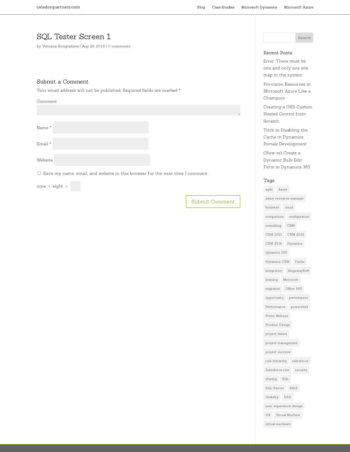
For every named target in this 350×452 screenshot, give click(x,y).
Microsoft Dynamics (259, 7)
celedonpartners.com (58, 6)
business (272, 207)
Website (45, 160)
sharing (271, 379)
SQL (285, 379)
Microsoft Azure (298, 7)
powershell (299, 307)
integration (273, 271)
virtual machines (278, 424)
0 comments (119, 46)
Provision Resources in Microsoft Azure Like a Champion (287, 91)
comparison (274, 216)
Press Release (276, 316)
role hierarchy (276, 361)
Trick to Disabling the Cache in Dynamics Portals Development (285, 136)
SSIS (294, 388)
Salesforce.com (277, 370)
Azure (282, 189)
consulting (273, 225)
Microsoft (290, 280)
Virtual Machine (288, 415)
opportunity (274, 297)
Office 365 (293, 288)
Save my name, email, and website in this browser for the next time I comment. (125, 173)
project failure (276, 334)
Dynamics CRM (277, 262)
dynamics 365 (276, 252)
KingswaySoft (298, 271)
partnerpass (298, 297)
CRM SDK (273, 243)
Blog (201, 7)
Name (44, 127)
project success (278, 352)
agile (269, 189)
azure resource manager (284, 198)
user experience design (284, 406)
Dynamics (294, 243)
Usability (272, 397)
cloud (289, 207)
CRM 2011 (273, 234)
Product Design (277, 325)
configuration (299, 216)
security (301, 370)
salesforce (300, 361)
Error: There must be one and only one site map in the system (285, 67)
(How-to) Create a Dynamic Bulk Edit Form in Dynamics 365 (286, 159)
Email (44, 143)
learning (271, 280)
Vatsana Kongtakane (60, 46)
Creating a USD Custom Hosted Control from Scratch (287, 113)
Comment (47, 101)
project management (281, 343)
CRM (291, 225)
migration (272, 288)
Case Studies (223, 7)
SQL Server (274, 388)
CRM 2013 (295, 234)
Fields (299, 262)
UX (268, 415)
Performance (275, 307)
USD (287, 397)
